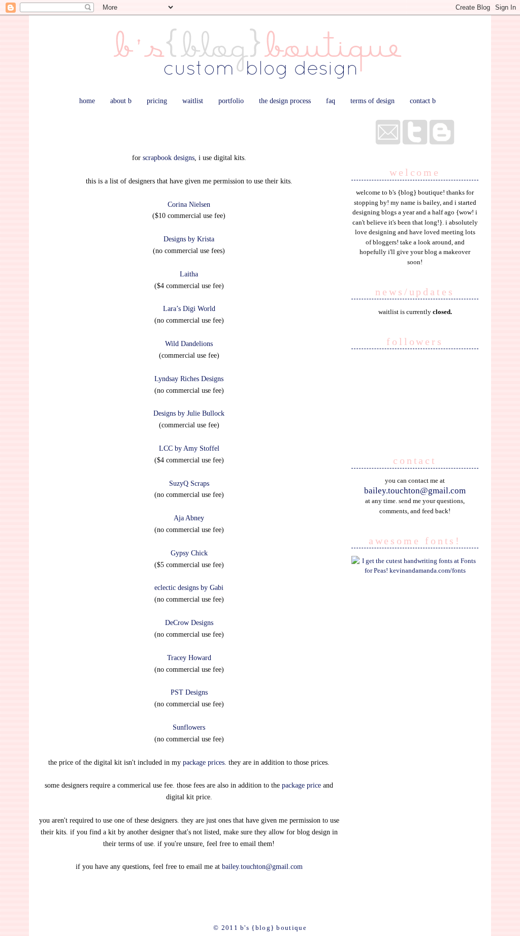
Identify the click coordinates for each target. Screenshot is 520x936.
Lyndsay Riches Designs (188, 379)
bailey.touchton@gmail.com (262, 866)
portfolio (231, 101)
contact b (423, 101)
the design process (285, 101)
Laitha (189, 274)
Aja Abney (189, 518)
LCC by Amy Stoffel (189, 448)
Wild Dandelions (189, 343)
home (87, 101)
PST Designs (189, 692)
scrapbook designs (168, 157)
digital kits (188, 128)
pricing (157, 101)
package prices (203, 762)
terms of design (372, 101)
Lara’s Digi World (189, 308)
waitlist (192, 101)
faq (330, 101)
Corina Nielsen (189, 204)
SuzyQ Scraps (189, 483)
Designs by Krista (189, 239)
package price (301, 785)
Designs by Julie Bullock (188, 413)
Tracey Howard (189, 657)
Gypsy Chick (189, 553)
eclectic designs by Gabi (188, 587)
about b (121, 101)
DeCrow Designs (189, 622)
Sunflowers (189, 727)
